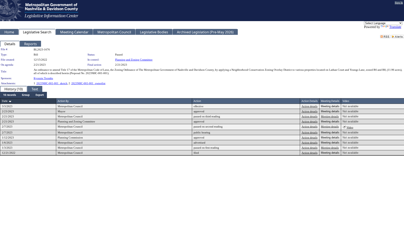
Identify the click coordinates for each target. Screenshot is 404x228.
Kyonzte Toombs (43, 78)
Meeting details (330, 116)
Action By (63, 101)
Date (5, 101)
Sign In (399, 2)
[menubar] (23, 95)
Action (197, 101)
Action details (310, 106)
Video (350, 127)
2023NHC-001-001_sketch (51, 83)
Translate (395, 27)
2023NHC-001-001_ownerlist (88, 83)
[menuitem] (9, 95)
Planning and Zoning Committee (134, 59)
